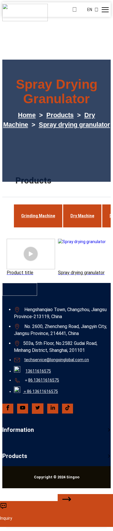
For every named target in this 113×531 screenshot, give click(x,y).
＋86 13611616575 (40, 391)
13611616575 (38, 371)
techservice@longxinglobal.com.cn (56, 359)
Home (27, 115)
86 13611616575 (43, 380)
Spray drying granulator (74, 124)
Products (60, 115)
